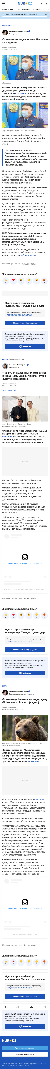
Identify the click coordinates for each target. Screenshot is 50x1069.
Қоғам (4, 686)
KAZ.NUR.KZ (21, 93)
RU (42, 3)
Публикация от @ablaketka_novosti (25, 934)
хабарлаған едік (28, 255)
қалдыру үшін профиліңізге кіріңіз (19, 314)
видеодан (39, 799)
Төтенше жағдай (38, 9)
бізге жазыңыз (30, 264)
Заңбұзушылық (24, 9)
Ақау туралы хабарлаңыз (25, 1048)
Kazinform (34, 761)
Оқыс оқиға (7, 9)
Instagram (27, 346)
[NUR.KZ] (25, 3)
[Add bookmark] (45, 1007)
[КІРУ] (46, 3)
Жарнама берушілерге (25, 1054)
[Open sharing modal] (31, 1007)
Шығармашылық (17, 359)
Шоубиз (5, 359)
